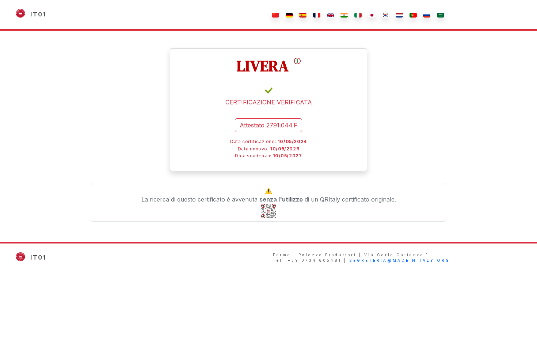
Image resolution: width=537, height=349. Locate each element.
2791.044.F (268, 125)
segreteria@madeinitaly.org (399, 260)
